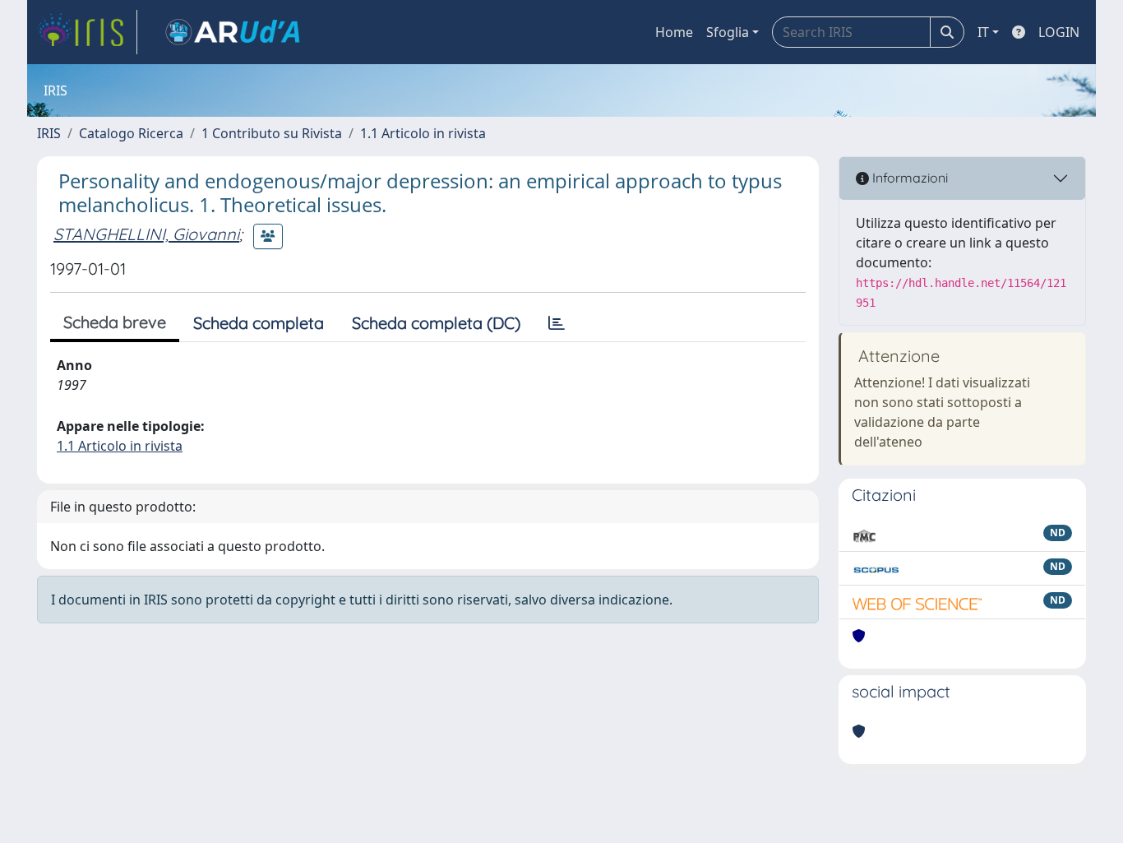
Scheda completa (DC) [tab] (436, 323)
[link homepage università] (232, 32)
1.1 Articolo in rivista (423, 133)
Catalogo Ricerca (131, 133)
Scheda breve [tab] (114, 322)
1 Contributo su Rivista (271, 133)
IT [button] (983, 32)
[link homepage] (87, 32)
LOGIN (1058, 32)
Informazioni (908, 177)
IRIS (49, 133)
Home (674, 32)
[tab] (556, 323)
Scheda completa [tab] (258, 323)
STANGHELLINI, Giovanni (146, 234)
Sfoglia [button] (727, 32)
